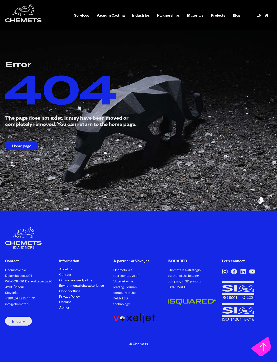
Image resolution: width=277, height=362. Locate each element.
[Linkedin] (243, 271)
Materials (195, 15)
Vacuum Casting (111, 15)
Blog (236, 15)
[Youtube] (252, 271)
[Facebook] (234, 271)
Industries (141, 15)
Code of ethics (69, 291)
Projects (218, 15)
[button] (21, 145)
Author (64, 307)
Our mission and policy (75, 280)
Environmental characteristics (81, 285)
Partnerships (168, 15)
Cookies (65, 302)
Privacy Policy (69, 296)
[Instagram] (225, 271)
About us (65, 269)
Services (81, 15)
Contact (65, 274)
